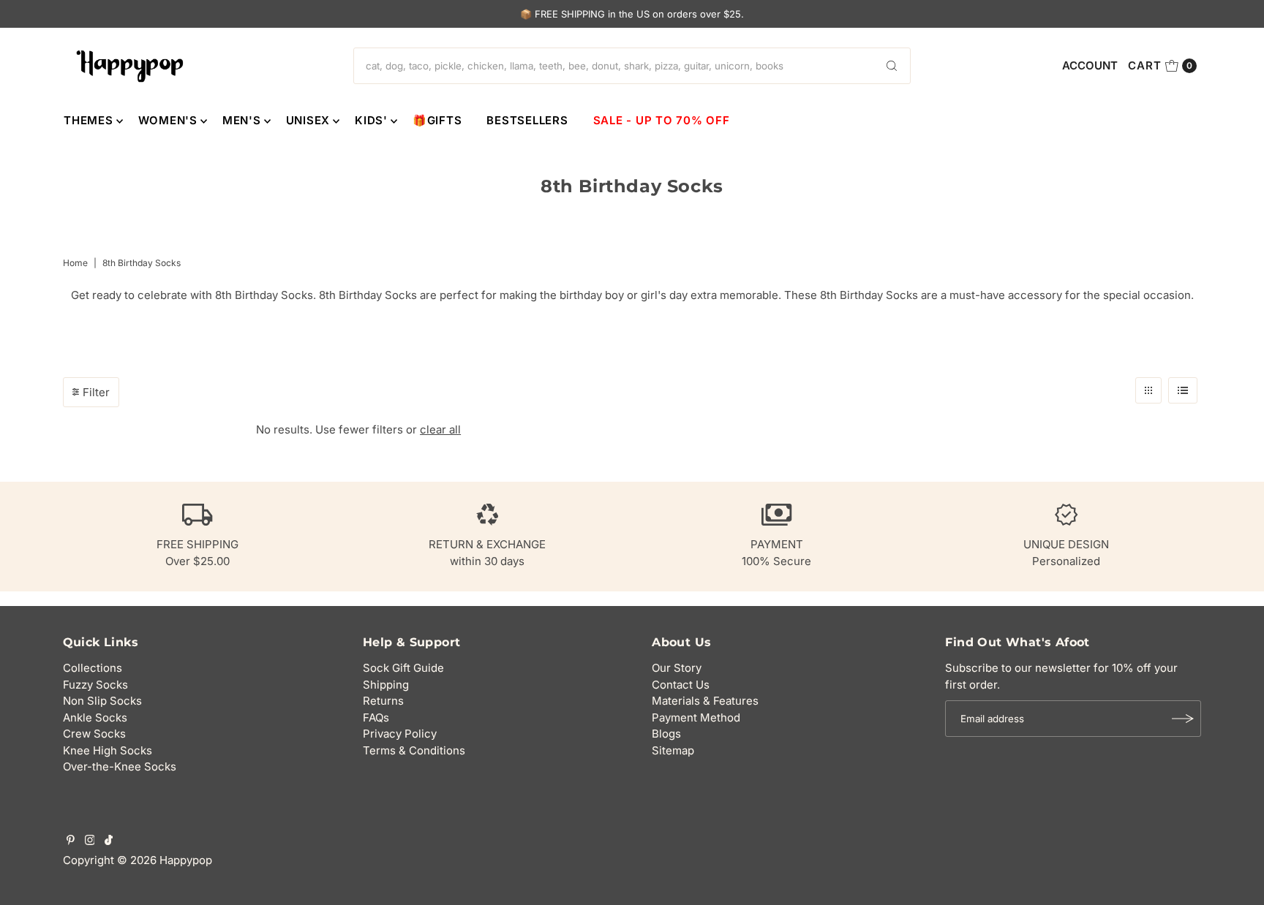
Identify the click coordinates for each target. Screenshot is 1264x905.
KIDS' (371, 120)
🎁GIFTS (437, 120)
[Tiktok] (109, 841)
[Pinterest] (71, 841)
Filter (96, 392)
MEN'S (241, 120)
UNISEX (308, 120)
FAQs (376, 717)
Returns (383, 701)
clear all (440, 429)
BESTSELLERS (527, 120)
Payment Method (696, 717)
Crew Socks (94, 734)
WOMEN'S (168, 120)
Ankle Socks (95, 717)
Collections (92, 668)
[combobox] (632, 66)
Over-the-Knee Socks (119, 766)
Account (1090, 65)
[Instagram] (90, 841)
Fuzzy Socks (95, 685)
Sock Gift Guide (403, 668)
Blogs (666, 734)
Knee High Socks (107, 750)
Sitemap (673, 750)
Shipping (386, 685)
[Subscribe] (1183, 718)
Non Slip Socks (102, 701)
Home (75, 262)
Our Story (676, 668)
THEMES (88, 120)
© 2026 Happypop (164, 860)
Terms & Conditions (414, 750)
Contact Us (681, 685)
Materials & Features (705, 701)
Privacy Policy (400, 734)
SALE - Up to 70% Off (661, 120)
